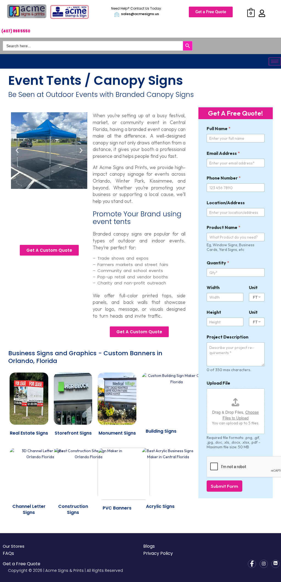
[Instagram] (264, 564)
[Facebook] (252, 564)
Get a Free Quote (21, 564)
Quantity (218, 262)
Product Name (223, 227)
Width (213, 287)
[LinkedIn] (275, 564)
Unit (253, 287)
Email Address (223, 153)
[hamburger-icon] (275, 61)
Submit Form (224, 486)
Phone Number (224, 178)
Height (214, 312)
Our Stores (13, 546)
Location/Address (226, 202)
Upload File (218, 383)
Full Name (219, 128)
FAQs (8, 553)
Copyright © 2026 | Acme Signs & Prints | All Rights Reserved (65, 570)
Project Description (227, 337)
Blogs (149, 546)
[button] (17, 150)
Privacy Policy (158, 553)
